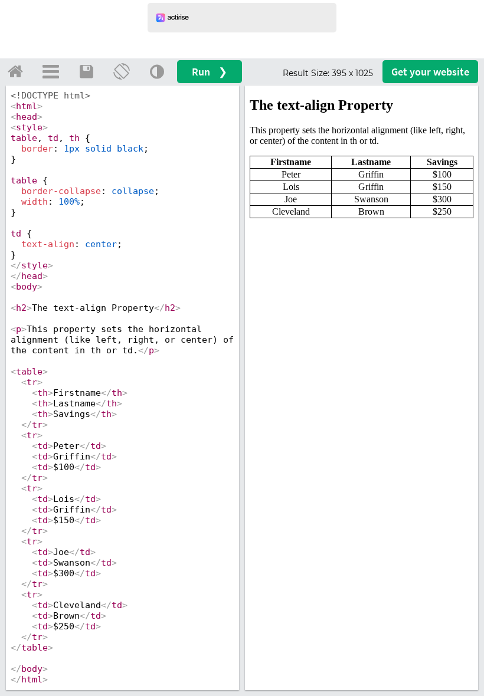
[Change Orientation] (121, 71)
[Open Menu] (50, 71)
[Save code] (86, 71)
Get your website (430, 71)
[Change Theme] (157, 71)
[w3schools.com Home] (15, 71)
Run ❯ (209, 71)
